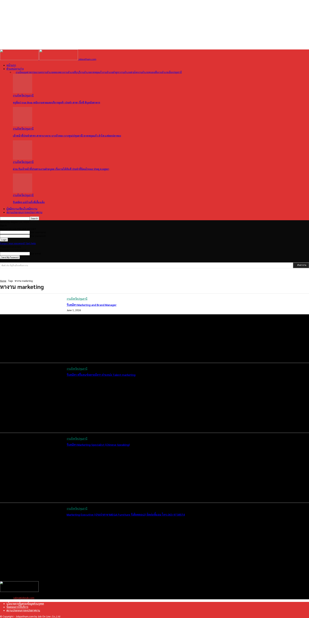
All (14, 72)
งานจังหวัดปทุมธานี (23, 95)
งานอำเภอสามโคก (129, 72)
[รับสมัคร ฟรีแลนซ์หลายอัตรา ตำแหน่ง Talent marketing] (31, 398)
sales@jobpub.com (23, 597)
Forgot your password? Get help (18, 243)
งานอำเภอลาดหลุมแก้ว (91, 72)
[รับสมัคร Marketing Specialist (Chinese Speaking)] (31, 468)
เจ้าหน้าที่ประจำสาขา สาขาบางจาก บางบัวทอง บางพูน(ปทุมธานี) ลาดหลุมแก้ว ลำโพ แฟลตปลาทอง (67, 135)
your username (38, 232)
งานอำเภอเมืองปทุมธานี (170, 72)
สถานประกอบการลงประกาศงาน (24, 212)
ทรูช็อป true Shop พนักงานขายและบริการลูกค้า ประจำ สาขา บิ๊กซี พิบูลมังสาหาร (56, 102)
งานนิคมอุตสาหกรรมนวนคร (29, 72)
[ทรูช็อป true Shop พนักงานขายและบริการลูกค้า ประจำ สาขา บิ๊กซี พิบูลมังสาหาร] (22, 92)
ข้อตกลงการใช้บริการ (17, 607)
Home (3, 280)
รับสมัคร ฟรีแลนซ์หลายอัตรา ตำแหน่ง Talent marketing (101, 375)
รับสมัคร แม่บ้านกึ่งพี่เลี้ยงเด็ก (29, 202)
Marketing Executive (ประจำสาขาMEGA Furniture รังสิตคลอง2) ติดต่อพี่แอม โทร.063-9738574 (126, 514)
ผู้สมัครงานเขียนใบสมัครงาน (21, 208)
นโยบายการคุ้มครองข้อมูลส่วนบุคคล (25, 603)
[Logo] (19, 59)
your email (35, 253)
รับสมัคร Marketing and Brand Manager (92, 305)
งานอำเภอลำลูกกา (111, 72)
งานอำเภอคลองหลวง (53, 72)
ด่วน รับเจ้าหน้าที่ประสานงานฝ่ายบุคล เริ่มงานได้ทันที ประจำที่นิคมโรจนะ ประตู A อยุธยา (61, 168)
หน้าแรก (11, 65)
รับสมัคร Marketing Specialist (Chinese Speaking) (98, 444)
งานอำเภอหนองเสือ (148, 72)
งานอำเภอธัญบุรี (72, 72)
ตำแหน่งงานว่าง (15, 68)
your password (38, 235)
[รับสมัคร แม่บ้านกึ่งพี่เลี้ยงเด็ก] (22, 191)
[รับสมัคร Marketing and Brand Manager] (31, 328)
